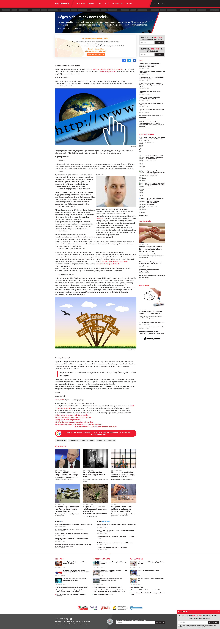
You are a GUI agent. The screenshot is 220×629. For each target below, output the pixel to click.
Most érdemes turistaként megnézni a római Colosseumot (152, 72)
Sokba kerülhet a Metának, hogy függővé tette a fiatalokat (151, 562)
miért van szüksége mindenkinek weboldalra (108, 69)
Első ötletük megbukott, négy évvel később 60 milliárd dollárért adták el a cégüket (155, 184)
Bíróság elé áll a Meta (137, 587)
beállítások (74, 624)
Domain (82, 440)
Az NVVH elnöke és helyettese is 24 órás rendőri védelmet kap (115, 543)
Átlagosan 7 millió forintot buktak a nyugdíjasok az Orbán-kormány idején (122, 509)
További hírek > (144, 216)
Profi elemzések (117, 3)
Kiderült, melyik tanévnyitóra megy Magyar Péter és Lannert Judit (74, 524)
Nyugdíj (99, 3)
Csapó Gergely (73, 440)
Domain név (90, 440)
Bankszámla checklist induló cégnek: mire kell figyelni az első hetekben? (113, 571)
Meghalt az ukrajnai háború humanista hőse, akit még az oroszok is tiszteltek (123, 474)
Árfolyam (129, 3)
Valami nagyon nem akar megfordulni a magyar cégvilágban (113, 562)
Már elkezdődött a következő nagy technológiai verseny (72, 587)
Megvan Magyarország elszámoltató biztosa (149, 91)
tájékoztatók (66, 624)
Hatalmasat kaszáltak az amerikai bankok (151, 327)
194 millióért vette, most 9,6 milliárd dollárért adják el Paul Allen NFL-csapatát (154, 139)
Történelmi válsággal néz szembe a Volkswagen (107, 587)
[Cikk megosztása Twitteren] (129, 60)
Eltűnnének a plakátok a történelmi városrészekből (145, 590)
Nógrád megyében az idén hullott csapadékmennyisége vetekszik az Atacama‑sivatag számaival (95, 510)
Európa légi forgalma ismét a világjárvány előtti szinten (151, 104)
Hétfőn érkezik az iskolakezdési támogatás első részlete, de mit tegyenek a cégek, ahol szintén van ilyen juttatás (110, 590)
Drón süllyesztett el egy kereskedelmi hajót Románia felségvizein (151, 78)
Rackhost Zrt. (101, 218)
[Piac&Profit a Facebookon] (67, 618)
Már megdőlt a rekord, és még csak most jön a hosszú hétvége (152, 276)
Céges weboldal (61, 440)
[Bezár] (218, 611)
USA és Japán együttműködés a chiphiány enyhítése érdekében (74, 562)
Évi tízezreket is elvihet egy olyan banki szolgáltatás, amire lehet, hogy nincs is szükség (150, 263)
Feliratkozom (159, 42)
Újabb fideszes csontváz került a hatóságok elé (151, 110)
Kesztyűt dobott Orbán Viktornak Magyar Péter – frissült (94, 474)
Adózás (106, 3)
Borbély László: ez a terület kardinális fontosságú (71, 415)
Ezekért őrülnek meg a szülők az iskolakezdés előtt (151, 579)
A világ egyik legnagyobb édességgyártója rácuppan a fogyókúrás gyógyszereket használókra (71, 590)
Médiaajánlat (70, 621)
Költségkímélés (145, 221)
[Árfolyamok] (158, 3)
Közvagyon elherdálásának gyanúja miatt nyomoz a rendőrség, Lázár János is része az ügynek (73, 545)
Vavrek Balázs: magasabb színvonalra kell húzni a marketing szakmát (78, 424)
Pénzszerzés (144, 285)
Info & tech (111, 440)
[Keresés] (163, 3)
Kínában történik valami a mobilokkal (148, 570)
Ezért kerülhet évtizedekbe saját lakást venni (152, 322)
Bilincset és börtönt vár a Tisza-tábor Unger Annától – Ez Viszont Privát (115, 537)
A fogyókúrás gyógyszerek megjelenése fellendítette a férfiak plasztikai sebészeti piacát (151, 85)
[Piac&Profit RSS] (71, 618)
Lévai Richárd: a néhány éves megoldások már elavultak (74, 422)
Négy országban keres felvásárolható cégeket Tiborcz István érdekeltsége (156, 172)
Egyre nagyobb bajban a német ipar (103, 594)
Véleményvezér (60, 446)
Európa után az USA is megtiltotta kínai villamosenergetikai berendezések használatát (76, 571)
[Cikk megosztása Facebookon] (124, 60)
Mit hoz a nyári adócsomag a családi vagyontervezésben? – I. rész (149, 98)
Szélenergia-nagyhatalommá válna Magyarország (149, 270)
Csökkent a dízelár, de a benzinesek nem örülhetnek (112, 547)
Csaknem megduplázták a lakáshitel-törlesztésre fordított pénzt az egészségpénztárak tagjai (149, 65)
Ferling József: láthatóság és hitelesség (68, 420)
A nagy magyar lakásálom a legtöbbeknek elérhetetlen (151, 116)
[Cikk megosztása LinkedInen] (134, 60)
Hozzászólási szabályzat (83, 621)
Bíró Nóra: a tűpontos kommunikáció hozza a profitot (73, 417)
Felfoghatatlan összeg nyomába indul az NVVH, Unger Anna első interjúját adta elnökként (115, 531)
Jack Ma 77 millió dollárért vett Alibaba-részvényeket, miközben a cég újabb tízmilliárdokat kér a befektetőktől (155, 201)
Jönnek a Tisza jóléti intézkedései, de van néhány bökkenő (72, 533)
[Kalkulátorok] (154, 3)
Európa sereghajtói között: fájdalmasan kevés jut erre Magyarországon (150, 249)
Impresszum (58, 621)
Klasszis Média (83, 624)
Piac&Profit (77, 29)
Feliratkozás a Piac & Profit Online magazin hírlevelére (131, 620)
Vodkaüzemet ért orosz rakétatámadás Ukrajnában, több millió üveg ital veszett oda (116, 525)
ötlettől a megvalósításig (108, 71)
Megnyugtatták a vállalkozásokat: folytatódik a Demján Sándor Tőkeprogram (151, 332)
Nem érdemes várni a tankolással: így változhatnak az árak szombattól (72, 539)
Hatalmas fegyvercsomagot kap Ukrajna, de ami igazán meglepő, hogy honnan (67, 509)
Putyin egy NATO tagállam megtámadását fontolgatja (66, 473)
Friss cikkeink (81, 3)
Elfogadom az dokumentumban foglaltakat (198, 626)
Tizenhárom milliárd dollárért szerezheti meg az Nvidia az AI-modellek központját (155, 157)
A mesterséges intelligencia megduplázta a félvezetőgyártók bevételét (75, 579)
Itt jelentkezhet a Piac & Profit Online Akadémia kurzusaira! (96, 427)
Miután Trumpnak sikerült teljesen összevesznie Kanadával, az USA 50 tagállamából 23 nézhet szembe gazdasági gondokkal (151, 124)
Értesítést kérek (213, 622)
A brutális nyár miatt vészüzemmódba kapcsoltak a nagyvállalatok (111, 579)
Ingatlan (91, 3)
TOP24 (59, 521)
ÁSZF (64, 621)
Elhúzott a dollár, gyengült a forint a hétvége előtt (69, 529)
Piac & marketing (136, 559)
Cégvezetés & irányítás (101, 559)
